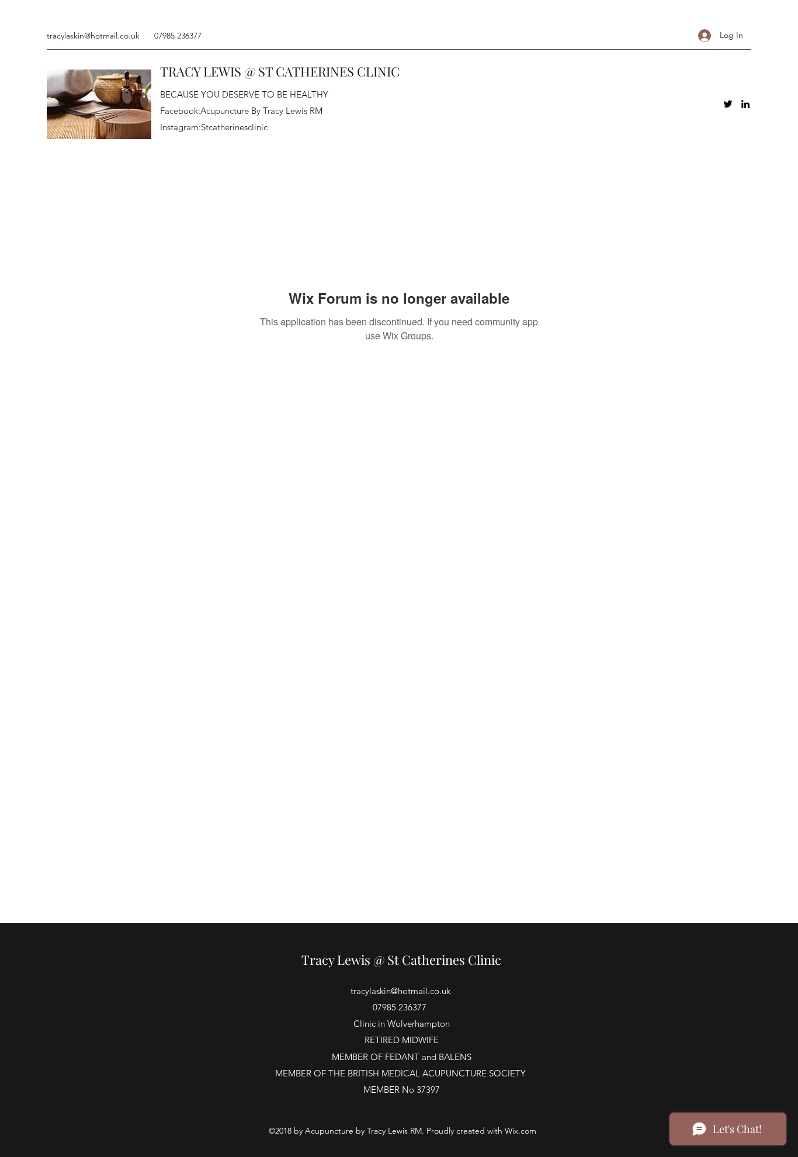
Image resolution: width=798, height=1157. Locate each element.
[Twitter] (728, 104)
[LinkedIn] (745, 104)
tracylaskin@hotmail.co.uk (93, 35)
